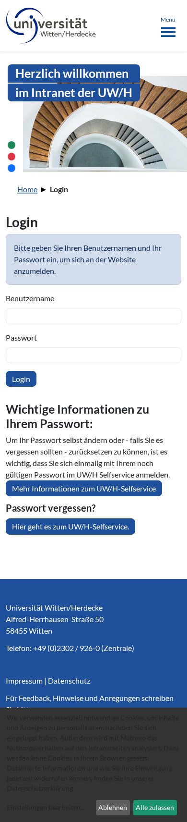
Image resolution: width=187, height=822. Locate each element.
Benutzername (30, 298)
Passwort (21, 337)
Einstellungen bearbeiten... (46, 807)
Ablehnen (112, 807)
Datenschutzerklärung (40, 788)
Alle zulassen (155, 807)
